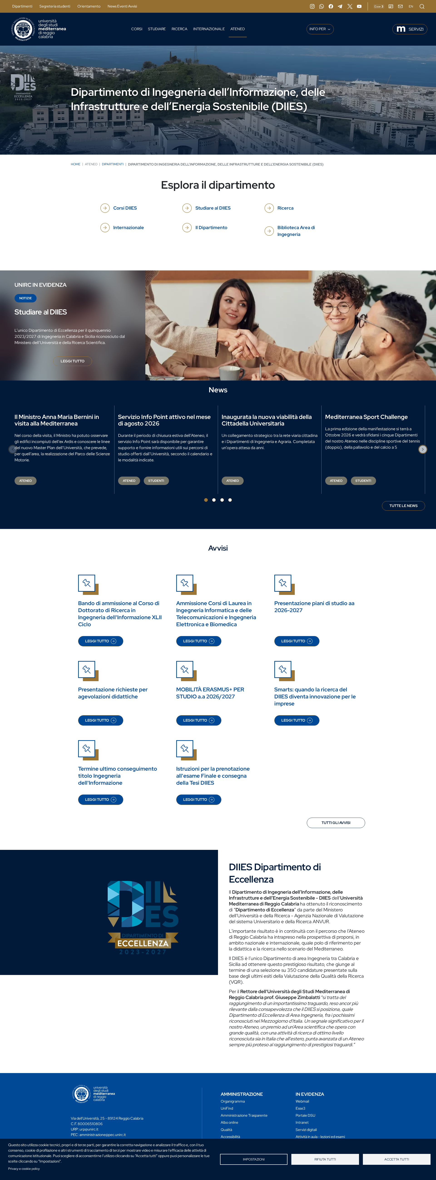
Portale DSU (305, 1115)
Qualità (226, 1129)
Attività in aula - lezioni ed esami (320, 1136)
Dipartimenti (22, 6)
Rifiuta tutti (325, 1159)
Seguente (423, 449)
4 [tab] (230, 500)
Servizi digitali (306, 1129)
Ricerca (179, 29)
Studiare (157, 29)
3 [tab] (222, 500)
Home (75, 164)
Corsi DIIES (125, 208)
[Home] (38, 29)
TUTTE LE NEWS (403, 505)
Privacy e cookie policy (24, 1169)
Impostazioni (254, 1159)
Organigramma (233, 1101)
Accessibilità (230, 1136)
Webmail (302, 1101)
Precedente (13, 449)
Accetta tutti (396, 1159)
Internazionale (209, 29)
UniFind (227, 1108)
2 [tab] (214, 500)
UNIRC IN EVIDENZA (41, 284)
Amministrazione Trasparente (244, 1115)
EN (411, 6)
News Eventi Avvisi (122, 6)
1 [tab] (206, 500)
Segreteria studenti (55, 6)
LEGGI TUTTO (76, 362)
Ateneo (237, 29)
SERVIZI (416, 29)
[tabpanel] (62, 450)
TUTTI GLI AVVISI (336, 822)
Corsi (136, 29)
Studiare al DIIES (213, 208)
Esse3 (300, 1108)
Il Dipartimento (211, 227)
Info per (318, 29)
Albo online (229, 1122)
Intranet (302, 1122)
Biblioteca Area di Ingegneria (296, 231)
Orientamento (88, 6)
